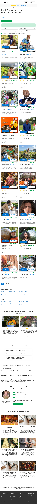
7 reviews (7, 190)
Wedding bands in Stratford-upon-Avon (8, 291)
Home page (3, 7)
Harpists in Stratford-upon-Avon (24, 293)
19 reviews (26, 135)
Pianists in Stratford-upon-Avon (6, 294)
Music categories (13, 496)
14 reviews (26, 162)
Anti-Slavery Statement (21, 498)
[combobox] (9, 29)
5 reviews (3, 51)
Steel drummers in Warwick (6, 301)
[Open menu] (3, 2)
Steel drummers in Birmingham (24, 303)
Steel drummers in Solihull (23, 301)
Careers (20, 496)
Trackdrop (30, 501)
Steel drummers (9, 7)
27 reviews (26, 107)
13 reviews (8, 272)
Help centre (3, 495)
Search (26, 2)
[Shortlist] (29, 2)
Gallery (11, 497)
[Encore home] (6, 2)
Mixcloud (34, 501)
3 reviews (7, 217)
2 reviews (21, 52)
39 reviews (8, 107)
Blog (11, 499)
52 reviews (26, 80)
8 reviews (7, 162)
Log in (32, 2)
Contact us (3, 499)
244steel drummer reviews (21, 5)
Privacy (2, 497)
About (20, 495)
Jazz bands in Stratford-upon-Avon (25, 294)
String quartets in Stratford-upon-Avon (8, 293)
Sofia (26, 336)
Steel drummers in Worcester (6, 304)
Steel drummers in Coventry (6, 303)
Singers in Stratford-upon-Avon (24, 291)
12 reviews (8, 80)
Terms (2, 496)
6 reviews (25, 272)
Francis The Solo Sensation (11, 336)
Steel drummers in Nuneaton (24, 304)
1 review (25, 245)
